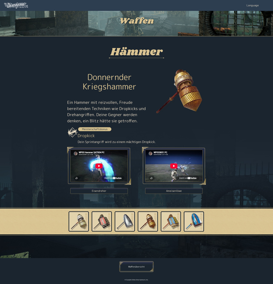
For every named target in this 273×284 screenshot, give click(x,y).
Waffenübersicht (136, 266)
